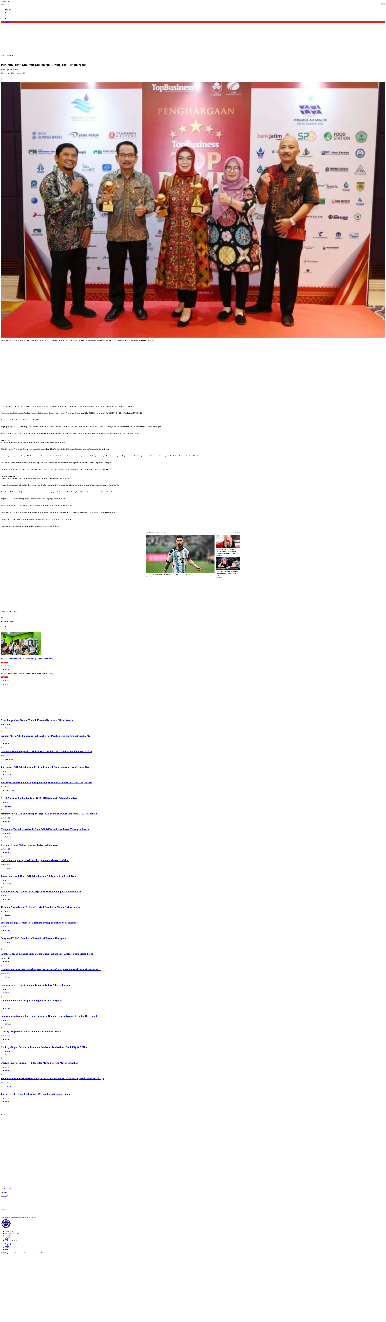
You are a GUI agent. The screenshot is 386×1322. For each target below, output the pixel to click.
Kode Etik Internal (11, 1240)
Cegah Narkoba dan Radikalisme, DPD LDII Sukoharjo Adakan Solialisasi (39, 798)
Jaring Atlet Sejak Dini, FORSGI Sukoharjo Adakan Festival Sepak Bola (38, 876)
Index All (8, 10)
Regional (10, 55)
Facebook (8, 1244)
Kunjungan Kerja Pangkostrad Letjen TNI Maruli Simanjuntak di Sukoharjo (41, 891)
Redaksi (3, 1210)
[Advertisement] (61, 39)
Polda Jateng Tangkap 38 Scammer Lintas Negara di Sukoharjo (27, 673)
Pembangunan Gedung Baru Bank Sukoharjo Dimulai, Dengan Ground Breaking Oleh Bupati (49, 1016)
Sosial (7, 669)
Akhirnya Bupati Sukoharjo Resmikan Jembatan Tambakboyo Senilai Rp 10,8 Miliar (45, 1047)
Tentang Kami (9, 1231)
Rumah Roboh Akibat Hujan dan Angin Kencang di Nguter (31, 1000)
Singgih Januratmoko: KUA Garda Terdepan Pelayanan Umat (27, 658)
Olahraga (8, 774)
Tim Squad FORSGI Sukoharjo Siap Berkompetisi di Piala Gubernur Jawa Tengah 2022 (46, 782)
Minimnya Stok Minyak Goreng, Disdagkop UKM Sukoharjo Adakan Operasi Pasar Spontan (49, 813)
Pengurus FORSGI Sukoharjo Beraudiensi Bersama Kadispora (33, 938)
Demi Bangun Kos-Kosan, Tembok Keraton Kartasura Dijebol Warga (37, 720)
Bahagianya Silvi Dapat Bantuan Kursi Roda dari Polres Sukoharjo (35, 985)
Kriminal (7, 868)
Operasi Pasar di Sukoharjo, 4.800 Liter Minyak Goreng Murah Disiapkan (39, 1063)
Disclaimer (8, 1235)
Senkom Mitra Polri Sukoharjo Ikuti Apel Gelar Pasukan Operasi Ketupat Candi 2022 (45, 736)
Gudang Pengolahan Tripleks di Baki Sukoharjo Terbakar (31, 1031)
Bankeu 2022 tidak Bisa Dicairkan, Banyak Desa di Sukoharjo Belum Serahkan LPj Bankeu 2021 (51, 969)
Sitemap (7, 1247)
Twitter (7, 1246)
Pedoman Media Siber (12, 1233)
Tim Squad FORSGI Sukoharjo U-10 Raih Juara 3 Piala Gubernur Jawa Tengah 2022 (45, 767)
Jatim (6, 684)
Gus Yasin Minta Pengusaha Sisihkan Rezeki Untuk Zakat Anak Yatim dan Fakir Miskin (46, 751)
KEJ (6, 1239)
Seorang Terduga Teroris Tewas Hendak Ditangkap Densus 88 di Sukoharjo (40, 922)
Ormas (7, 946)
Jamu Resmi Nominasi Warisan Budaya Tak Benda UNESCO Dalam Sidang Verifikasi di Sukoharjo (52, 1078)
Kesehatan (8, 1086)
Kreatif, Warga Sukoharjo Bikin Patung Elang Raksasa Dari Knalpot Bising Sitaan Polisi (47, 953)
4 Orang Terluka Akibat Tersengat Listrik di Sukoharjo (29, 845)
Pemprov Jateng (10, 790)
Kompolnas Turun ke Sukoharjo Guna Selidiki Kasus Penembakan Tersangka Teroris (45, 829)
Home (7, 22)
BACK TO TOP (6, 1188)
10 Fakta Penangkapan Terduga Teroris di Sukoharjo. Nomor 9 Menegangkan (41, 907)
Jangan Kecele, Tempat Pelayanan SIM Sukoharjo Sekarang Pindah (36, 1094)
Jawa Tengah (9, 759)
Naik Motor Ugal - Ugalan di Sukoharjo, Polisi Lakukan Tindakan (35, 860)
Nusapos (7, 1237)
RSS (6, 1249)
